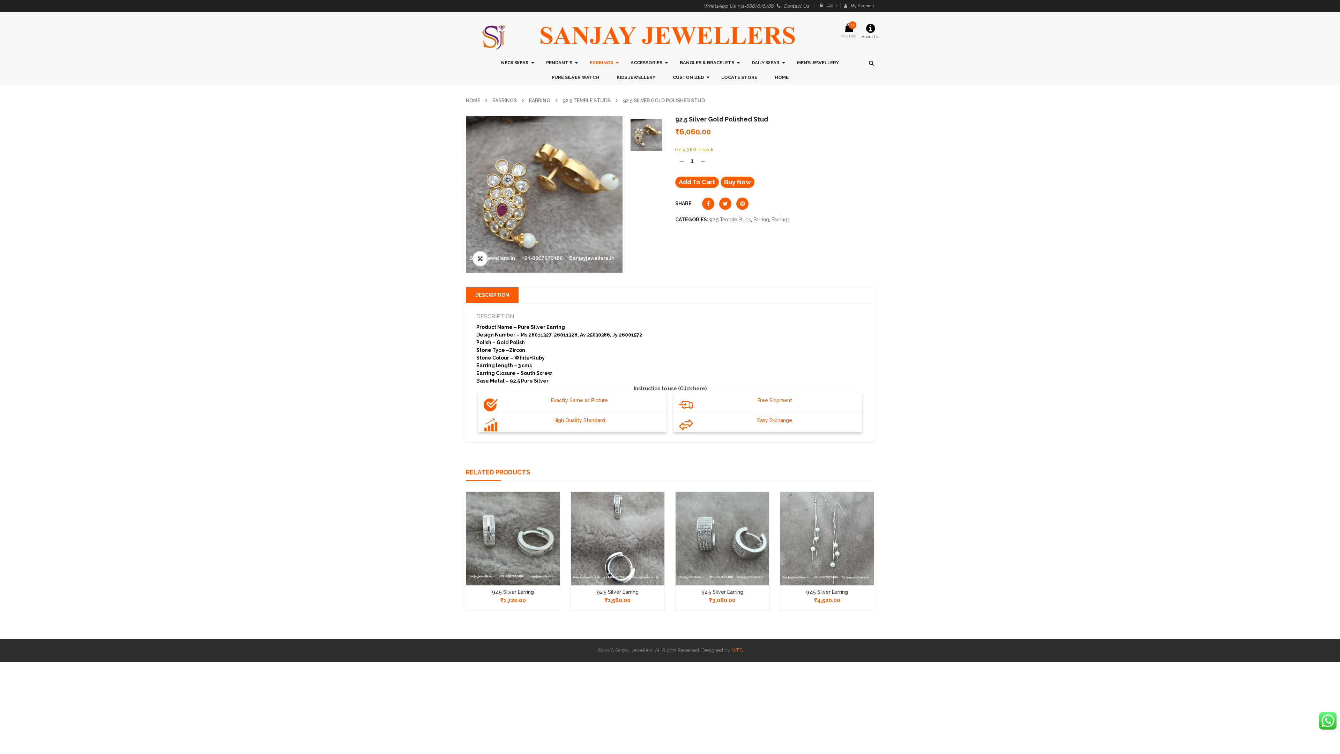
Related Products (498, 472)
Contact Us (796, 6)
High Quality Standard (579, 420)
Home (473, 100)
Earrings (504, 100)
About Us (870, 36)
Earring (539, 100)
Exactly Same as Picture (579, 400)
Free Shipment (775, 400)
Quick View (513, 525)
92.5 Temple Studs (587, 100)
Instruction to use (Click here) (670, 388)
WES (737, 650)
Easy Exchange (774, 420)
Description (492, 295)
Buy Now (737, 182)
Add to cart (697, 182)
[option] (545, 194)
